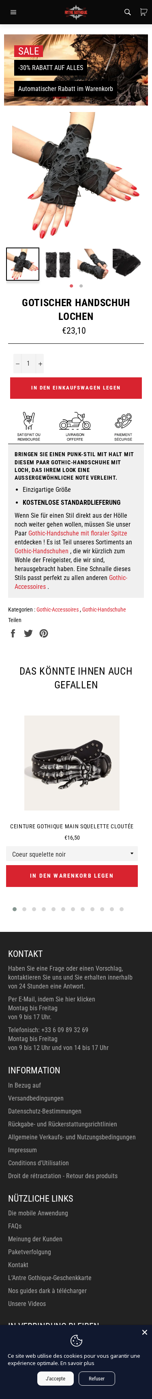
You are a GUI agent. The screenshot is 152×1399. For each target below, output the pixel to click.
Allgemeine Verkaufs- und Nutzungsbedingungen (72, 1137)
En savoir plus (77, 1363)
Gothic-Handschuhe (104, 609)
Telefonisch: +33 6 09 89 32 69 (48, 1030)
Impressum (22, 1150)
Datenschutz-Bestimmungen (44, 1111)
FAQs (14, 1226)
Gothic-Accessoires (58, 609)
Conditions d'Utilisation (38, 1163)
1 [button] (71, 286)
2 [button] (81, 286)
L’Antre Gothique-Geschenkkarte (50, 1278)
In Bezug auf (24, 1085)
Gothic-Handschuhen (42, 551)
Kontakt (18, 1265)
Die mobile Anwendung (38, 1213)
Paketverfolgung (29, 1252)
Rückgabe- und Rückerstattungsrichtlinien (62, 1124)
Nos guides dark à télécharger (47, 1291)
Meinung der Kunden (35, 1239)
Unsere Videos (27, 1304)
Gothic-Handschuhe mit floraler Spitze (77, 533)
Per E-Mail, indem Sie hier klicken (51, 999)
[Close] (145, 1332)
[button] (14, 909)
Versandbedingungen (36, 1098)
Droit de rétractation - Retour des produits (63, 1176)
